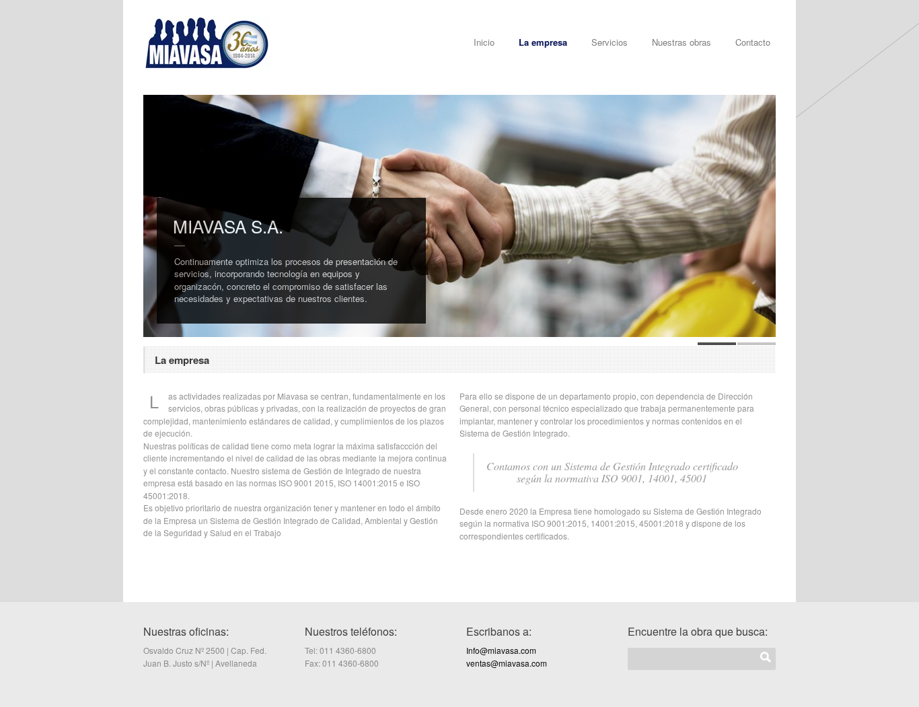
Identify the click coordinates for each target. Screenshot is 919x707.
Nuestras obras (681, 42)
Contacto (752, 42)
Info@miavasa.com (501, 650)
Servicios (609, 42)
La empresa (543, 42)
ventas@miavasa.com (506, 663)
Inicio (484, 42)
